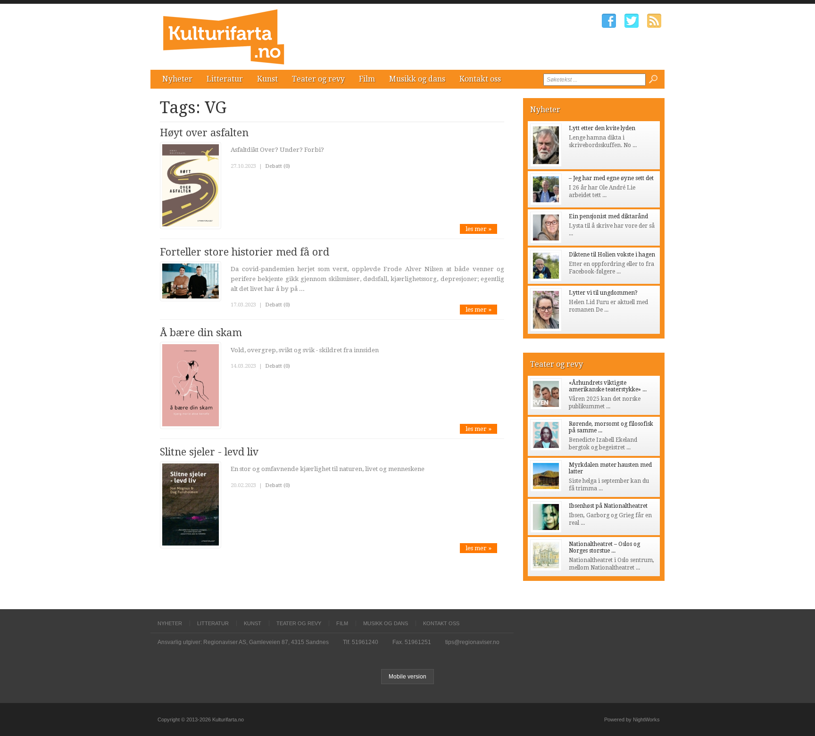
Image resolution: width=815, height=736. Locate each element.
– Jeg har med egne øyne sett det (611, 178)
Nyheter (177, 78)
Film (367, 78)
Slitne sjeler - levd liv (209, 452)
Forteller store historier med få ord (244, 252)
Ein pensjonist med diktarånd (608, 216)
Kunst (267, 78)
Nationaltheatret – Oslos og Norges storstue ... (604, 547)
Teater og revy (318, 78)
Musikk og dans (417, 78)
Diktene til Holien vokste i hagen (612, 254)
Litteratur (225, 78)
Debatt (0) (277, 166)
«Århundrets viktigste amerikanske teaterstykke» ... (608, 386)
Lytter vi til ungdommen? (603, 292)
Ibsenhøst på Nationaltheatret (608, 506)
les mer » (478, 228)
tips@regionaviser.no (472, 642)
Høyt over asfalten (204, 133)
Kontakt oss (480, 78)
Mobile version (407, 676)
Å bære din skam (201, 333)
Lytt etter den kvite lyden (602, 128)
